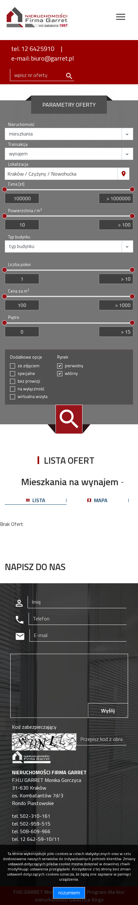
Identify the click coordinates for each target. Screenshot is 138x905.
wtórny (71, 373)
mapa (100, 500)
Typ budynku (19, 237)
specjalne (26, 373)
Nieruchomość (21, 124)
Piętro (13, 317)
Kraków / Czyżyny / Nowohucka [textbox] (41, 174)
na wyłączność (31, 389)
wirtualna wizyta (32, 397)
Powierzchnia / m (25, 211)
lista (38, 500)
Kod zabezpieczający (34, 727)
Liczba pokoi (19, 265)
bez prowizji (29, 381)
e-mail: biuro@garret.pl (42, 58)
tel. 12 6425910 (32, 49)
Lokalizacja (18, 164)
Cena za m (18, 291)
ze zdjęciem (28, 366)
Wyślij (108, 710)
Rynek (62, 357)
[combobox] (61, 174)
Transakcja (18, 144)
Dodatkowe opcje (26, 357)
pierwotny (74, 366)
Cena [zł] (16, 184)
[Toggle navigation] (120, 18)
